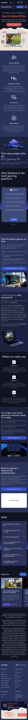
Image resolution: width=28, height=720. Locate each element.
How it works (4, 674)
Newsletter (18, 685)
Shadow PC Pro (5, 680)
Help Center (18, 672)
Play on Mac (4, 676)
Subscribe (14, 219)
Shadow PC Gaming (6, 678)
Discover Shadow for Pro (14, 489)
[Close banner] (25, 703)
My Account (12, 2)
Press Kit (17, 678)
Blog (16, 674)
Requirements (18, 680)
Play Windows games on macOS (14, 268)
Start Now (20, 7)
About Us (3, 694)
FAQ (16, 682)
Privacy (17, 701)
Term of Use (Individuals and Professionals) (19, 696)
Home (2, 672)
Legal (16, 699)
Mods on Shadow (5, 687)
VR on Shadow (4, 685)
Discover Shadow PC (14, 438)
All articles (23, 574)
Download (17, 676)
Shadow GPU (4, 682)
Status (16, 687)
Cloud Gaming (6, 7)
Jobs (2, 696)
